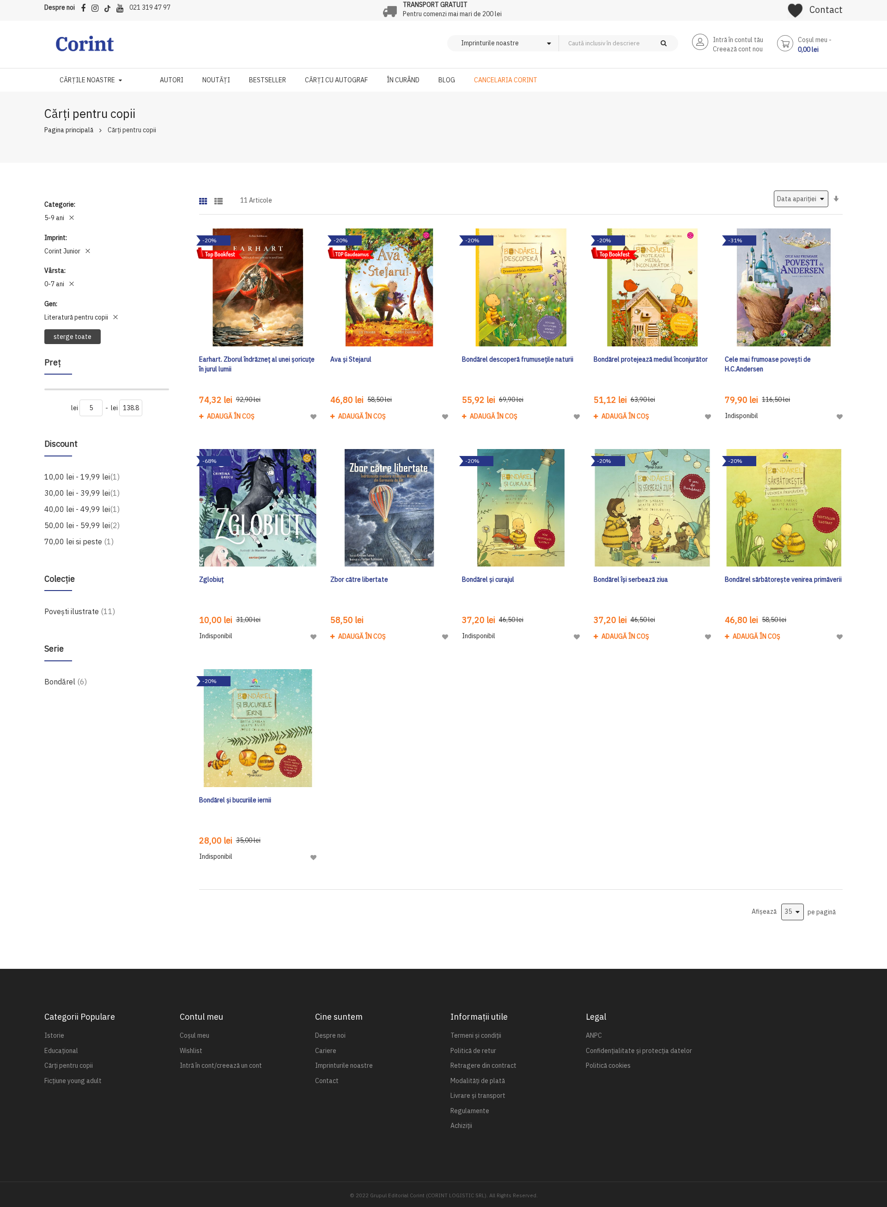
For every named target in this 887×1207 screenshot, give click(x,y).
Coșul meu (194, 1035)
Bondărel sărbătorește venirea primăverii (783, 579)
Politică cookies (608, 1065)
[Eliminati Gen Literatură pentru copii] (115, 317)
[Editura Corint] (84, 48)
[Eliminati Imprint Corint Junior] (88, 251)
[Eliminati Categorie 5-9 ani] (72, 218)
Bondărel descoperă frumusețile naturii (517, 359)
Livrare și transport (477, 1095)
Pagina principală (68, 130)
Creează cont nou (738, 49)
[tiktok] (109, 6)
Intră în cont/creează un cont (221, 1065)
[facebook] (85, 6)
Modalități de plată (477, 1081)
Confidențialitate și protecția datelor (639, 1051)
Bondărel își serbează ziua (631, 579)
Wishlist (191, 1051)
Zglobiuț (211, 579)
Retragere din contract (483, 1065)
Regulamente (469, 1111)
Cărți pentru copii (68, 1065)
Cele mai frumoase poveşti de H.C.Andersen (768, 364)
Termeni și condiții (475, 1035)
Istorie (54, 1035)
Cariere (325, 1051)
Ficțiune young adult (73, 1081)
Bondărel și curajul (488, 579)
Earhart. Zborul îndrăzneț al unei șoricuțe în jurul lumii (257, 364)
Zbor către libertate (359, 579)
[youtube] (122, 6)
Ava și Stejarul (350, 359)
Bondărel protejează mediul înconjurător (651, 359)
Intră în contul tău (738, 40)
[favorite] (795, 7)
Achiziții (461, 1125)
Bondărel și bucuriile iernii (235, 800)
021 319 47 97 (149, 7)
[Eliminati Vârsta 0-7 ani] (72, 284)
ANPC (594, 1035)
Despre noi (59, 7)
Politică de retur (473, 1051)
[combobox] (634, 43)
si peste (79, 541)
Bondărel (65, 681)
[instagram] (97, 6)
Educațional (61, 1051)
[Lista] (218, 198)
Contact (826, 9)
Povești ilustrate (79, 611)
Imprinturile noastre (344, 1065)
